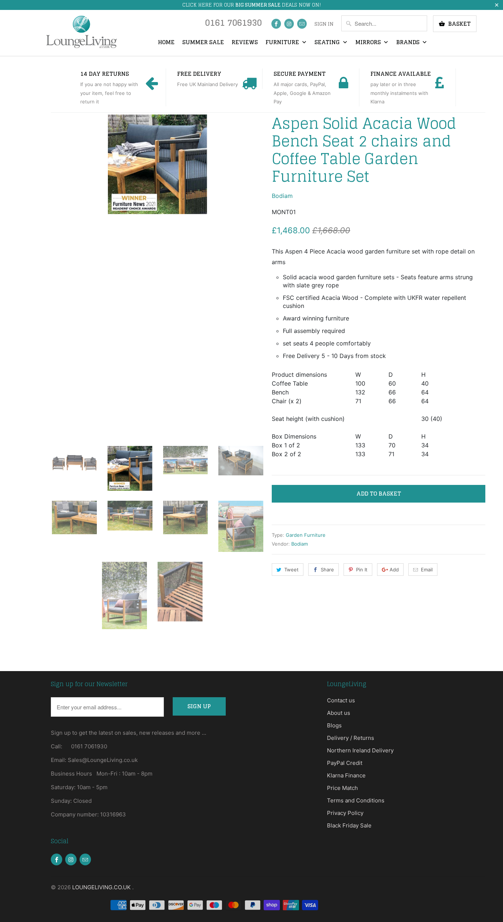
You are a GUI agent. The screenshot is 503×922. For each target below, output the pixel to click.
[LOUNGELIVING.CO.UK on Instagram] (289, 24)
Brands (408, 42)
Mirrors (368, 42)
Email (427, 569)
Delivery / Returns (350, 737)
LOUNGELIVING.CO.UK (102, 887)
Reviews (245, 42)
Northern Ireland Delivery (360, 750)
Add (394, 569)
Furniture (282, 42)
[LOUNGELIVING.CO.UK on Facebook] (276, 24)
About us (338, 712)
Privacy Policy (345, 812)
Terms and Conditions (355, 800)
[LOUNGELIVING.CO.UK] (81, 31)
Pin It (361, 569)
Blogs (334, 725)
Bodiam (282, 195)
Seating (327, 42)
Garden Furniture (306, 535)
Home (166, 42)
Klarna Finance (346, 775)
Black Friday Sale (349, 825)
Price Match (342, 787)
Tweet (291, 569)
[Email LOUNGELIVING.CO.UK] (302, 24)
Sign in (324, 24)
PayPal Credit (344, 762)
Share (327, 569)
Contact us (341, 700)
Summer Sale (203, 42)
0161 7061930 (233, 24)
